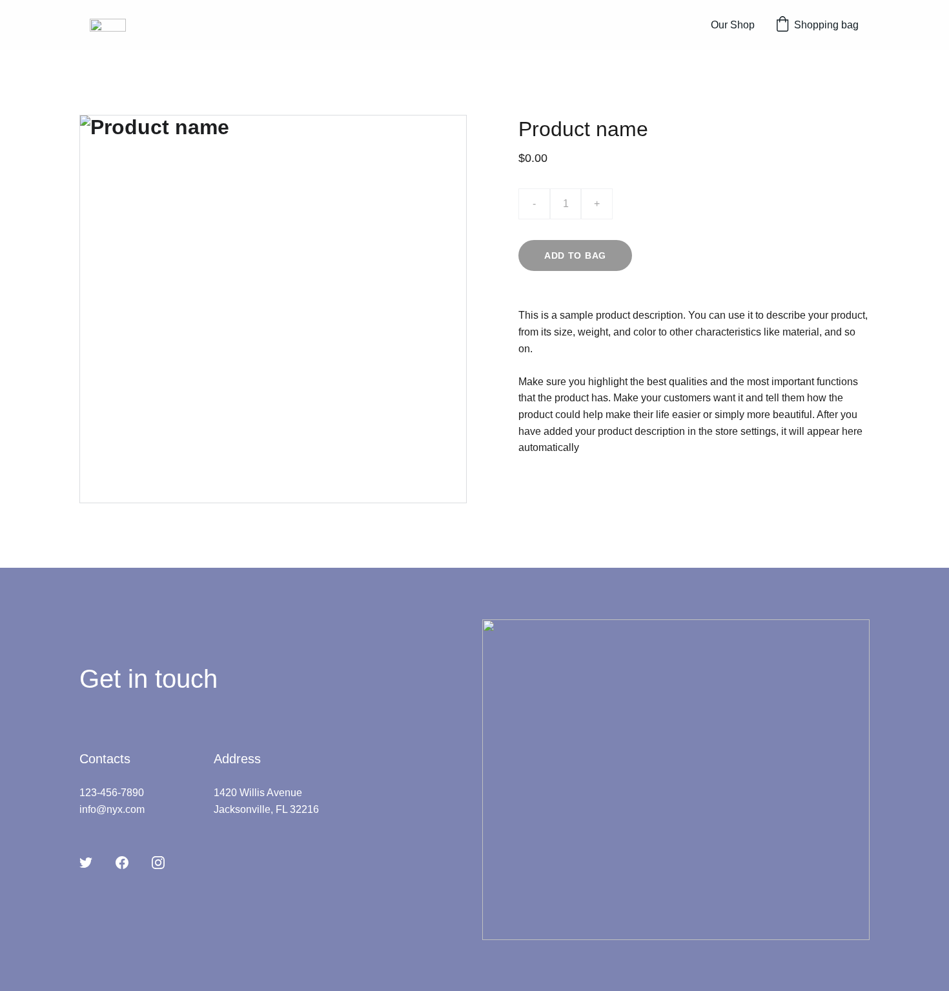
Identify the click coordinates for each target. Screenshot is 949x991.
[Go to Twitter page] (85, 862)
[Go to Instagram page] (158, 862)
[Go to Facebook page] (122, 862)
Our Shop (733, 24)
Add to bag (575, 255)
